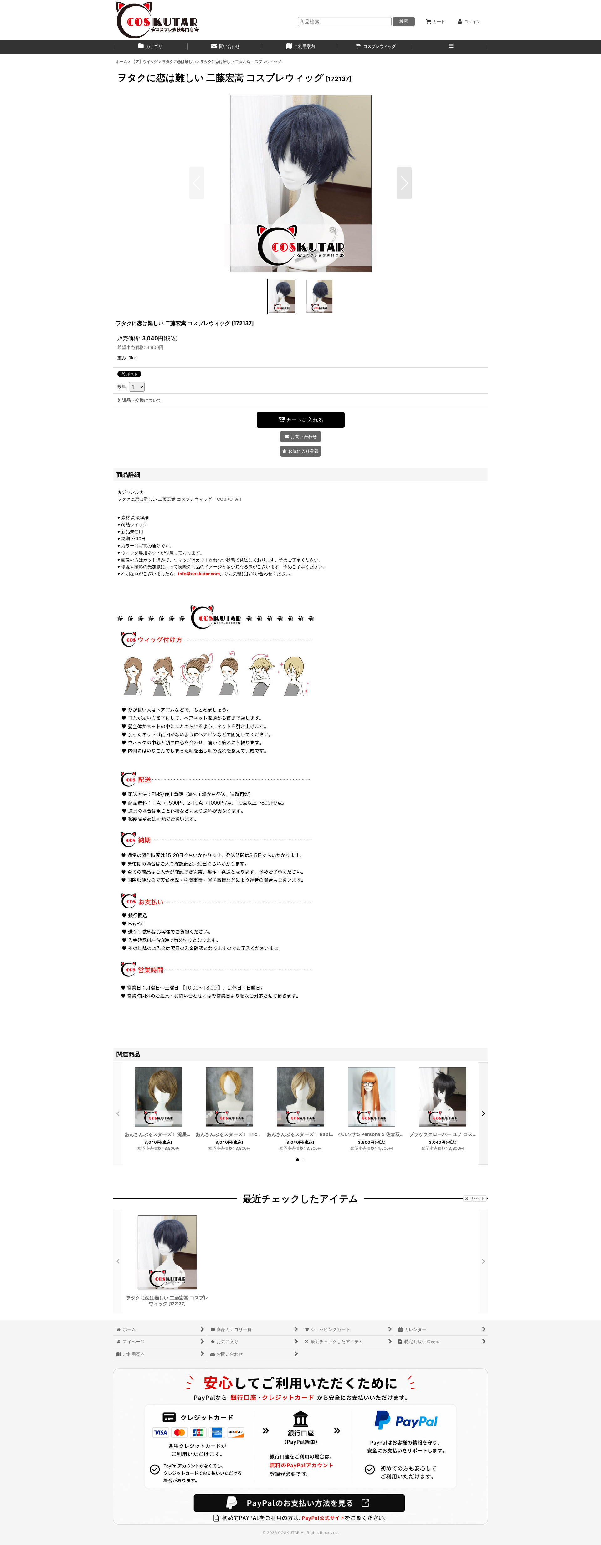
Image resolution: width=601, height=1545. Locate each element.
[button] (450, 47)
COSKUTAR (229, 499)
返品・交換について (142, 400)
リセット (477, 1198)
